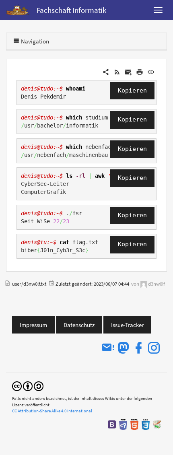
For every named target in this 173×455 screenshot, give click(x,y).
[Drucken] (139, 71)
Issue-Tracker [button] (127, 325)
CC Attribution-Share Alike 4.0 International (52, 411)
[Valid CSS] (146, 423)
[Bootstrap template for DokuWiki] (112, 423)
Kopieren (132, 90)
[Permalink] (150, 71)
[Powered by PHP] (123, 423)
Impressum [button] (33, 325)
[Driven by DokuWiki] (157, 423)
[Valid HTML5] (134, 423)
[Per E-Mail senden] (128, 71)
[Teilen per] (105, 71)
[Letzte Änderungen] (117, 71)
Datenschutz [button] (79, 325)
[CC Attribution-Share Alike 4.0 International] (27, 385)
